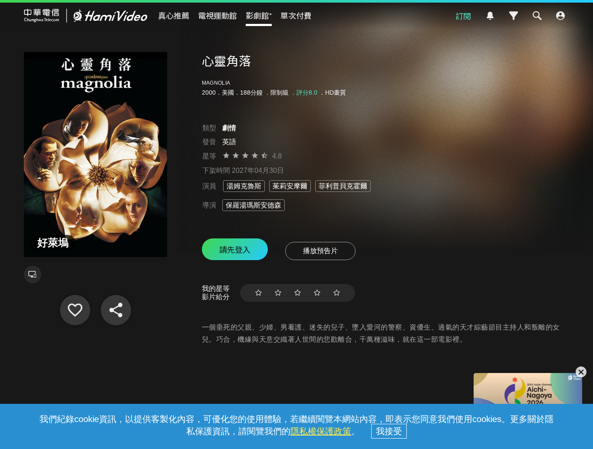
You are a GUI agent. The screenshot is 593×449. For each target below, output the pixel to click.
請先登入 (234, 249)
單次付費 (296, 15)
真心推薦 (173, 15)
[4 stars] (317, 293)
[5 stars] (336, 293)
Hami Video (86, 16)
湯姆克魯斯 (244, 186)
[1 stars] (258, 293)
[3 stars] (297, 293)
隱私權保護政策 (320, 431)
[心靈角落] (75, 310)
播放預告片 (320, 250)
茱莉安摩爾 (290, 186)
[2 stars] (278, 293)
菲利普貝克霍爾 (343, 186)
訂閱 (463, 15)
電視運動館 (217, 15)
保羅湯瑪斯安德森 (253, 205)
